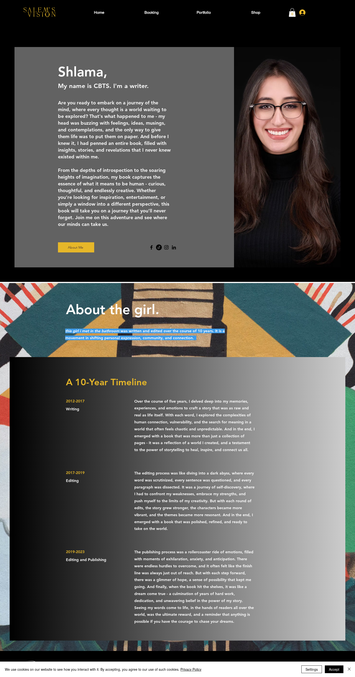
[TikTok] (159, 247)
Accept (334, 669)
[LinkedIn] (174, 247)
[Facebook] (151, 247)
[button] (292, 12)
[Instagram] (166, 247)
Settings (311, 669)
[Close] (349, 669)
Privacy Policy (190, 669)
